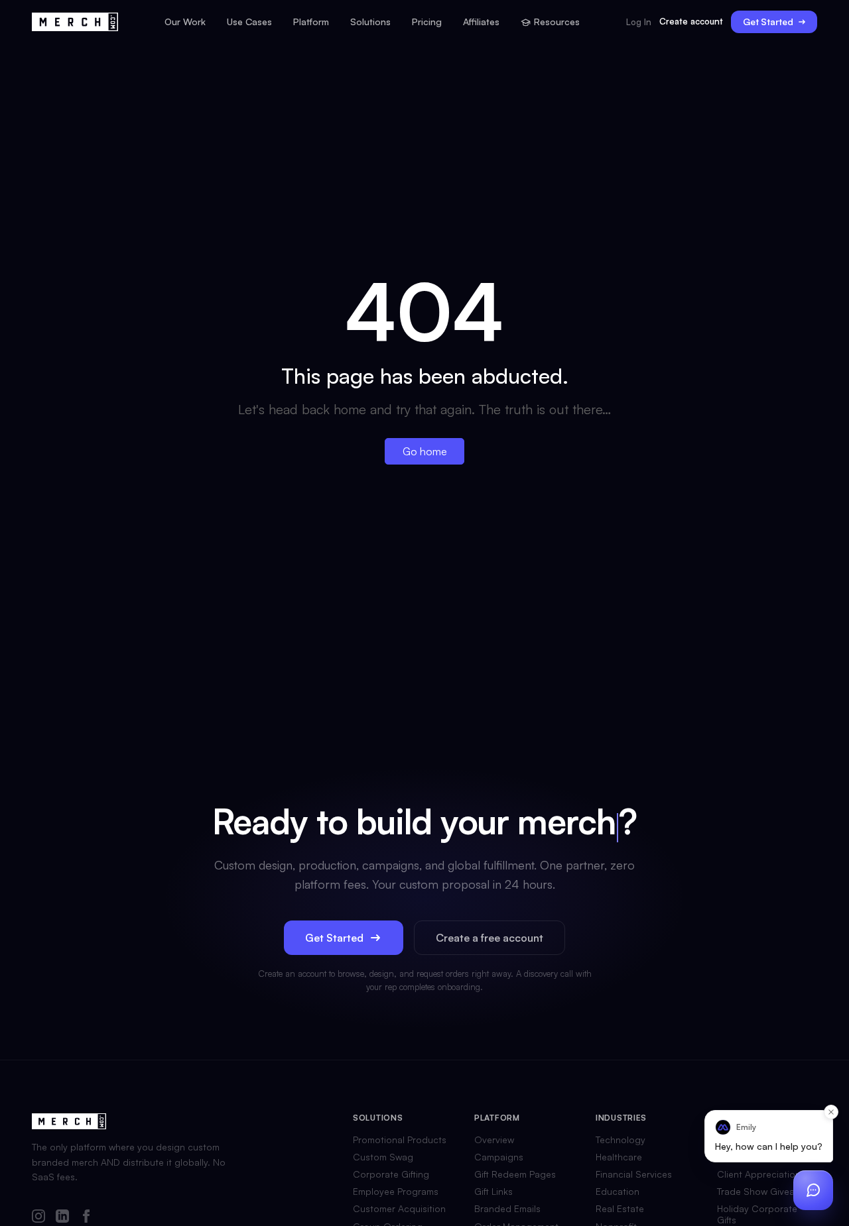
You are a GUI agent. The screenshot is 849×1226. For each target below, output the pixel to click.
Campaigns (498, 1157)
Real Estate (620, 1208)
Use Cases (249, 22)
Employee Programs (395, 1191)
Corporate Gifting (391, 1174)
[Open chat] (813, 1190)
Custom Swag (383, 1157)
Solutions (370, 22)
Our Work (185, 22)
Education (617, 1191)
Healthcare (619, 1157)
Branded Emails (507, 1208)
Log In (638, 22)
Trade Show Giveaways (766, 1191)
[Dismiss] (831, 1112)
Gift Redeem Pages (515, 1174)
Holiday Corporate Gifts (757, 1214)
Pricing (427, 22)
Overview (494, 1140)
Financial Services (634, 1174)
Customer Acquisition (399, 1208)
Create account (691, 21)
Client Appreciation (759, 1174)
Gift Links (493, 1191)
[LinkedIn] (62, 1217)
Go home (425, 451)
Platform (311, 22)
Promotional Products (399, 1140)
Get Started (768, 21)
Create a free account (489, 937)
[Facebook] (86, 1217)
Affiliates (481, 22)
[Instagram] (38, 1217)
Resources (557, 22)
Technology (620, 1140)
